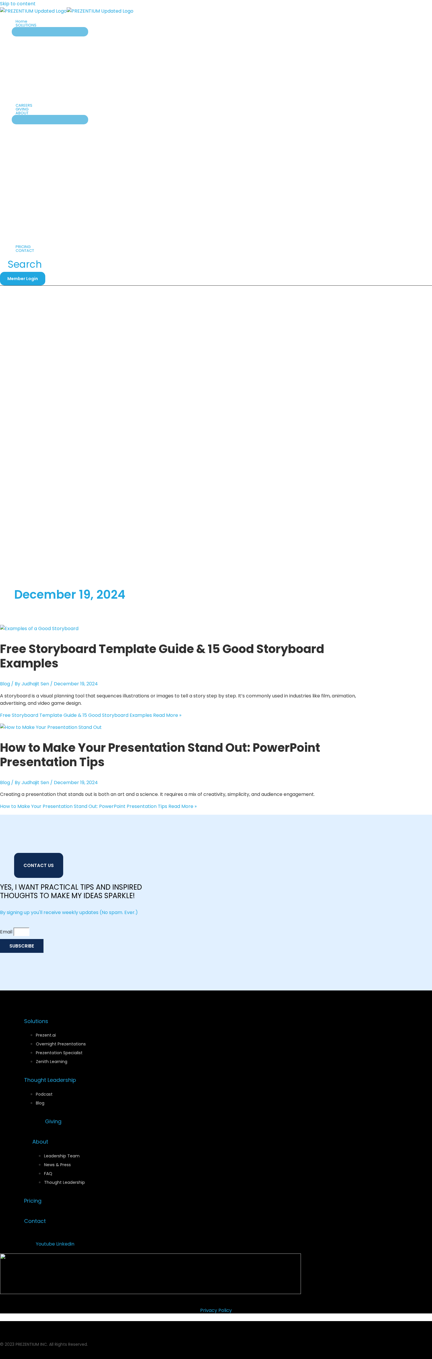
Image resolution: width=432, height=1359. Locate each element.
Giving (53, 1121)
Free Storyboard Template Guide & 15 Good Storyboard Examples (162, 656)
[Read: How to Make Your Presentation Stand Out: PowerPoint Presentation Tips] (51, 727)
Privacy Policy (216, 1310)
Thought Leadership (50, 1080)
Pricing (32, 1200)
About (40, 1141)
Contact (35, 1221)
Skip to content (18, 3)
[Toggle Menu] (50, 31)
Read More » (90, 715)
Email (7, 931)
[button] (39, 25)
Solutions (36, 1021)
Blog (5, 683)
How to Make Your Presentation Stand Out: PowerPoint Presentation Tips (160, 754)
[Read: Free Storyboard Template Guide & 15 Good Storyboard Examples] (39, 628)
